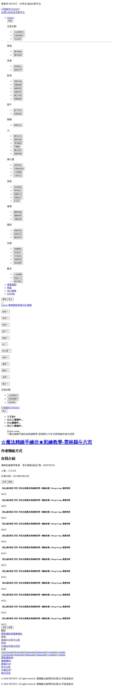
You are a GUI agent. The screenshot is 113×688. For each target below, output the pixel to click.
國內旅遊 (18, 51)
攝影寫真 (18, 139)
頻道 (10, 21)
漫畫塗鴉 (18, 154)
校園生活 (18, 194)
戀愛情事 (18, 99)
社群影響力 (19, 35)
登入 (10, 299)
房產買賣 (18, 259)
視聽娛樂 (18, 85)
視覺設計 (18, 197)
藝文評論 (18, 95)
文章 (4, 482)
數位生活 (18, 136)
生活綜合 (18, 256)
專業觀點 (11, 284)
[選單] (2, 303)
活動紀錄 (18, 219)
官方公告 (15, 640)
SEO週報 (11, 291)
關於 (10, 482)
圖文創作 (18, 150)
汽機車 (17, 147)
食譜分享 (18, 70)
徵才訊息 (15, 646)
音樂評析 (18, 92)
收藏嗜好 (18, 249)
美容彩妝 (18, 187)
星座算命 (18, 165)
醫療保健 (18, 212)
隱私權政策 (7, 633)
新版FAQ (6, 640)
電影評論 (18, 81)
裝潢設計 (18, 252)
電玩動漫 (18, 143)
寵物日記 (18, 125)
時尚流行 (18, 190)
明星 (9, 287)
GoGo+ (10, 17)
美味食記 (18, 66)
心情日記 (18, 176)
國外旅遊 (18, 55)
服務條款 (17, 633)
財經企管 (18, 234)
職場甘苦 (18, 237)
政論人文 (18, 278)
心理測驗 (18, 172)
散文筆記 (18, 281)
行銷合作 (6, 646)
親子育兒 (18, 110)
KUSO (17, 201)
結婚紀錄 (18, 114)
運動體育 (18, 215)
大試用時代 (19, 32)
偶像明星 (18, 88)
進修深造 (18, 230)
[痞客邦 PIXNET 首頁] (10, 407)
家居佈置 (18, 263)
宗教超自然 (19, 168)
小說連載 (18, 274)
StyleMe (17, 39)
